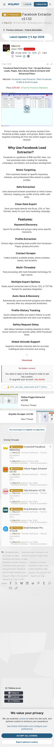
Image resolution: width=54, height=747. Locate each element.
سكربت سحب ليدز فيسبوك (13, 579)
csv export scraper (10, 555)
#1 (52, 64)
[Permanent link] (35, 152)
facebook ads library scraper (15, 559)
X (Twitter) (15, 701)
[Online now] (8, 51)
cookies (22, 718)
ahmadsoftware (12, 552)
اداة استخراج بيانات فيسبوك (39, 572)
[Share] (48, 64)
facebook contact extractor (14, 562)
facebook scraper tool (38, 565)
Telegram (15, 693)
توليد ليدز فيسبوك (37, 575)
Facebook (15, 697)
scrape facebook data (38, 569)
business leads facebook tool (35, 552)
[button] (4, 4)
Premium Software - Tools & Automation (29, 463)
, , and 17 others (28, 387)
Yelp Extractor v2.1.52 (34, 490)
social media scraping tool (14, 572)
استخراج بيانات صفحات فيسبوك (15, 575)
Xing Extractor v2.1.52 (35, 509)
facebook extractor (38, 562)
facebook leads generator (14, 565)
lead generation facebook (13, 569)
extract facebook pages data (35, 555)
